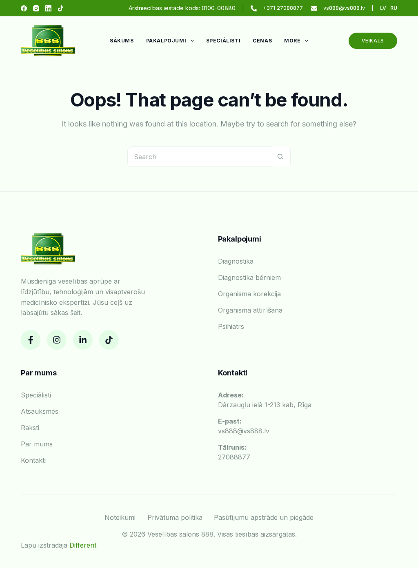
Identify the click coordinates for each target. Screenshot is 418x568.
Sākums (122, 41)
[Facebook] (24, 8)
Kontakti (33, 460)
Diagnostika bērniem (249, 277)
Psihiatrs (231, 326)
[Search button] (280, 156)
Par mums (37, 444)
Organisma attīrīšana (250, 310)
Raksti (30, 428)
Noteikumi (120, 517)
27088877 (234, 452)
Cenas (262, 41)
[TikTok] (61, 8)
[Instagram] (36, 8)
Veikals (373, 41)
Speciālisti (223, 41)
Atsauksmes (39, 411)
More (292, 41)
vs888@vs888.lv (344, 7)
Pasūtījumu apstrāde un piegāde (264, 517)
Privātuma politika (174, 517)
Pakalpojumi (166, 41)
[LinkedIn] (48, 8)
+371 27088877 (283, 7)
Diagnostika (235, 261)
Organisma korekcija (249, 294)
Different (82, 545)
